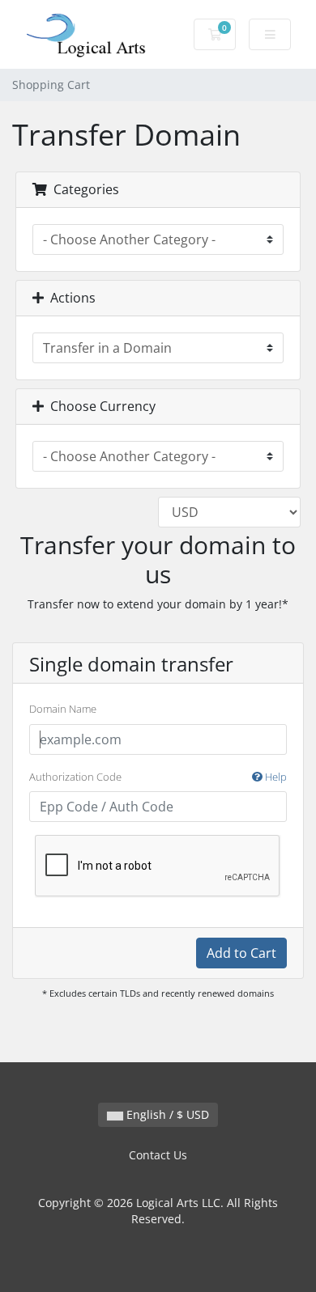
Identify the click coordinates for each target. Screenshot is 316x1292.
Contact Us (158, 1155)
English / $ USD (166, 1114)
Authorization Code (158, 776)
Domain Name (62, 708)
